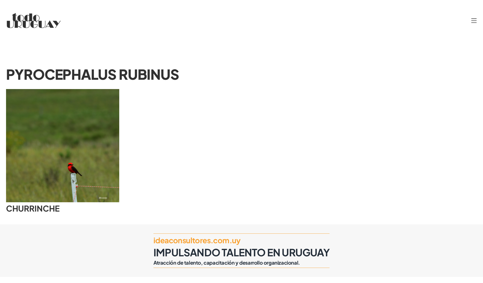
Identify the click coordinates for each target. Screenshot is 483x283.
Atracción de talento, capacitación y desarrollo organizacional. (226, 262)
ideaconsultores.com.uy (197, 240)
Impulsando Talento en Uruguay (241, 252)
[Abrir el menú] (474, 21)
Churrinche (33, 208)
